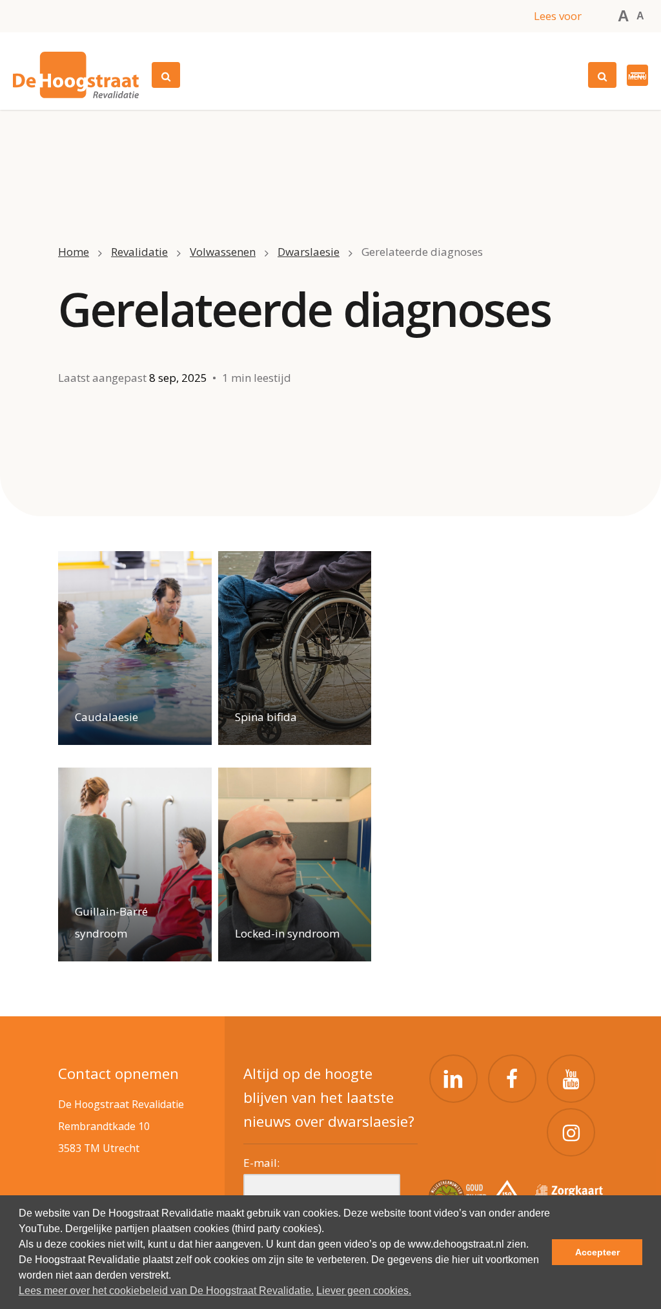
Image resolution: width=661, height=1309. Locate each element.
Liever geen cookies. (363, 1290)
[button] (637, 75)
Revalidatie (139, 251)
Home (73, 251)
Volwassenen (223, 251)
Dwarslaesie (309, 251)
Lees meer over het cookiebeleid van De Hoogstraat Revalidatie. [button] (166, 1290)
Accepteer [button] (597, 1252)
